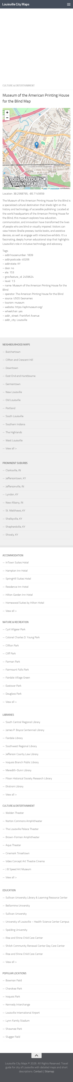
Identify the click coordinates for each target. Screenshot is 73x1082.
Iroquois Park (13, 996)
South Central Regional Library (23, 722)
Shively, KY (12, 534)
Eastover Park (13, 685)
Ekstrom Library (14, 786)
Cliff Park (11, 653)
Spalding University (16, 929)
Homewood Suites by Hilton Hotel (25, 602)
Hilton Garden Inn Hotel (19, 594)
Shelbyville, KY (14, 518)
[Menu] (69, 4)
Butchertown (13, 351)
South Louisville (14, 416)
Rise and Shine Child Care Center (24, 937)
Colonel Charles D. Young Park (23, 637)
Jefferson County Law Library (22, 754)
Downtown (12, 368)
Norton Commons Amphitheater (24, 821)
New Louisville (14, 392)
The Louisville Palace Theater (22, 829)
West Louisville (14, 440)
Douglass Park (14, 693)
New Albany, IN (14, 502)
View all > (11, 448)
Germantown (13, 384)
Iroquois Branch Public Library (22, 762)
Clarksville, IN (13, 470)
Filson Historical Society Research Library (29, 778)
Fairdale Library (14, 738)
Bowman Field (14, 980)
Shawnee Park (14, 1028)
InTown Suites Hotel (17, 562)
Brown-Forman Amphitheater (22, 837)
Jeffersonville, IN (15, 486)
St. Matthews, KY (15, 510)
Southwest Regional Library (21, 746)
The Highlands (14, 432)
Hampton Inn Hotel (17, 570)
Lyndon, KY (12, 494)
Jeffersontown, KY (16, 478)
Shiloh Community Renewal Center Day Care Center (35, 945)
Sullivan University (16, 913)
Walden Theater (15, 812)
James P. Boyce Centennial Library (25, 730)
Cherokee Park (14, 988)
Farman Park (13, 661)
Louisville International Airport (23, 1012)
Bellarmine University (18, 905)
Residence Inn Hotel (17, 586)
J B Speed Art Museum (18, 869)
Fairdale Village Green (18, 677)
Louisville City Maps (15, 4)
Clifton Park (12, 645)
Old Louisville (13, 400)
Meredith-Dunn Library (18, 770)
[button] (36, 145)
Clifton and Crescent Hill (19, 359)
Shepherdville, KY (15, 526)
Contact (38, 1071)
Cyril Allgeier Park (15, 629)
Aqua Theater (13, 845)
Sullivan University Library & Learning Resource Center (36, 897)
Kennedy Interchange (18, 1004)
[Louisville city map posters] (26, 186)
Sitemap (49, 1071)
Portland (10, 408)
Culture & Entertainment (19, 85)
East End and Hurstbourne (20, 376)
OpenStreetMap (54, 188)
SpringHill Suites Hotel (18, 578)
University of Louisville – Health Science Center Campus (37, 921)
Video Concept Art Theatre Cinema (25, 861)
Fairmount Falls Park (17, 669)
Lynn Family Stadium (18, 1020)
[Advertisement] (36, 44)
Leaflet (45, 188)
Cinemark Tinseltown (18, 853)
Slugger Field (13, 1036)
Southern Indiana (15, 424)
